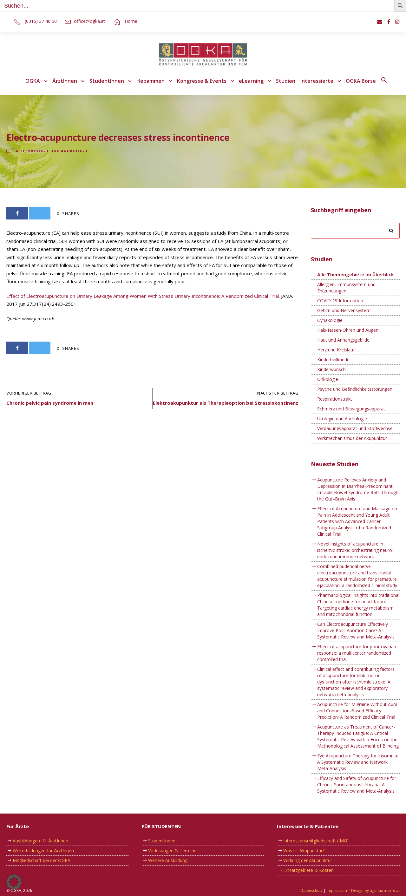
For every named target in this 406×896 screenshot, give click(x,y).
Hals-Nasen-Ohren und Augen (347, 330)
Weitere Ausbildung (167, 860)
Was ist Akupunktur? (303, 850)
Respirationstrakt (334, 399)
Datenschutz (311, 890)
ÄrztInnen (64, 80)
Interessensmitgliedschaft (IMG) (316, 841)
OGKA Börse (361, 80)
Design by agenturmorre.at (375, 890)
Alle (20, 150)
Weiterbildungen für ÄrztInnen (43, 850)
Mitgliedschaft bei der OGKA (41, 860)
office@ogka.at (89, 21)
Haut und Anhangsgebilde (343, 340)
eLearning (251, 80)
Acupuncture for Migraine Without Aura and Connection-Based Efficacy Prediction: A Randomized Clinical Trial (357, 710)
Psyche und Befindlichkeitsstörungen (354, 389)
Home (131, 21)
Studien (285, 80)
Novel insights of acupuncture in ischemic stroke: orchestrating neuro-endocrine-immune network (355, 550)
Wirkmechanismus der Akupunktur (352, 438)
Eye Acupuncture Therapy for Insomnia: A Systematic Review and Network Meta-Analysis (357, 762)
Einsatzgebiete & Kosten (308, 870)
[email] (379, 21)
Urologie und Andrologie (58, 150)
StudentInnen (106, 80)
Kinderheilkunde (333, 359)
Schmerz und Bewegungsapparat (351, 409)
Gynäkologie (330, 320)
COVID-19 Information (340, 301)
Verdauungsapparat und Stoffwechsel (355, 428)
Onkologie (327, 379)
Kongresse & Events (201, 80)
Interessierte (316, 80)
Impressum (337, 890)
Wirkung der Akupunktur (307, 860)
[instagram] (397, 21)
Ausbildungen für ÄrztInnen (40, 841)
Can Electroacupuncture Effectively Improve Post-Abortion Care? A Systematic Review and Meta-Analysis (356, 630)
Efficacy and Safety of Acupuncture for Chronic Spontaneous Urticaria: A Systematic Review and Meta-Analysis (356, 784)
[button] (384, 85)
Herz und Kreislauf (336, 350)
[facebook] (388, 21)
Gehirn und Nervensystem (343, 310)
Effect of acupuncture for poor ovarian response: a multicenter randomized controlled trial (356, 653)
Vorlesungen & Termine (172, 850)
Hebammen (150, 80)
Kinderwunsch (331, 369)
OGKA (32, 80)
